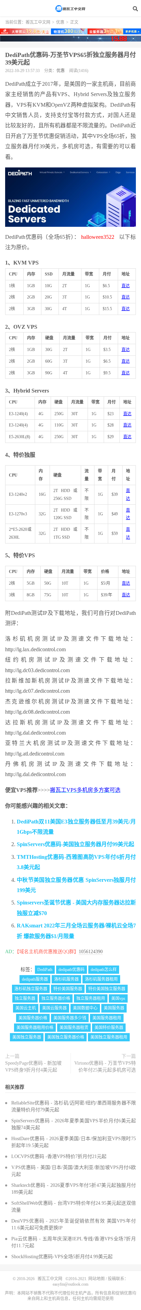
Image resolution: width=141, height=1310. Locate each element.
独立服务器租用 (90, 998)
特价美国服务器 (67, 988)
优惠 (60, 22)
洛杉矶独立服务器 (30, 988)
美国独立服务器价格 (65, 1037)
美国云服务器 (54, 1008)
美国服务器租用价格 (34, 1027)
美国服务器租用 (106, 1018)
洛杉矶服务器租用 (101, 979)
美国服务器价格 (32, 1018)
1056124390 (91, 951)
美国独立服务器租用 (108, 1037)
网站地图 (96, 1278)
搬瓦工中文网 (70, 8)
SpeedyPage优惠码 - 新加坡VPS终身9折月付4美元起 (33, 1067)
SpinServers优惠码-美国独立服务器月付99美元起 (75, 844)
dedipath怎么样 (104, 969)
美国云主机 (25, 1008)
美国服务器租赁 (74, 1027)
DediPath (44, 969)
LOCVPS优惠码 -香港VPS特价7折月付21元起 (58, 1156)
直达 (125, 285)
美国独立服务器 (26, 1037)
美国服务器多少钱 (69, 1018)
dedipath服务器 (35, 979)
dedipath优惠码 (72, 969)
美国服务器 (114, 1008)
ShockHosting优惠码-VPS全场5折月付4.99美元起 (62, 1256)
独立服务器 (25, 998)
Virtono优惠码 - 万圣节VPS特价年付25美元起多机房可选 (105, 1067)
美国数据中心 (85, 1008)
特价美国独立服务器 (106, 988)
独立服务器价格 (55, 998)
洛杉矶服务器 (66, 979)
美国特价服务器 (108, 1027)
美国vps (118, 998)
